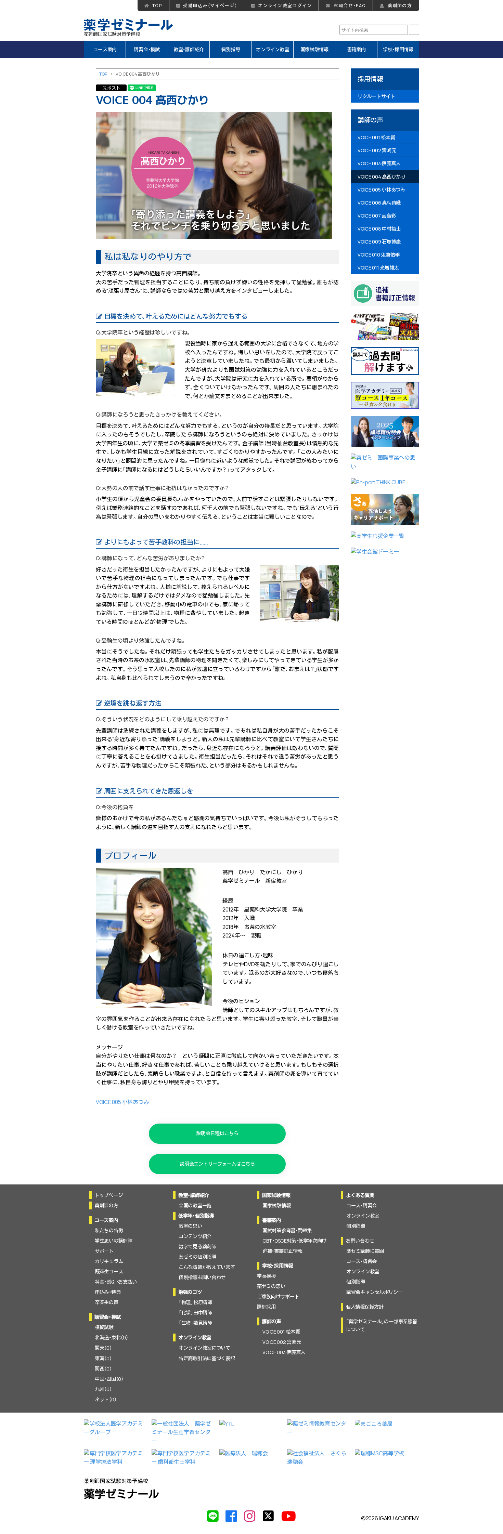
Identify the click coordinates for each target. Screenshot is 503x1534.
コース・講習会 (361, 1205)
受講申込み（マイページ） (210, 5)
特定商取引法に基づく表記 (207, 1358)
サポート (104, 1251)
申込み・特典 (107, 1292)
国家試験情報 (314, 49)
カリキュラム (109, 1261)
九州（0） (103, 1389)
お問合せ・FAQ (350, 5)
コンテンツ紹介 (195, 1236)
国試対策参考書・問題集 (287, 1230)
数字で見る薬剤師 (197, 1246)
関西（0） (103, 1368)
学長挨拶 (266, 1276)
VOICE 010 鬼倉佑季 (379, 254)
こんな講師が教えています (207, 1267)
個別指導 (230, 49)
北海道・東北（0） (111, 1337)
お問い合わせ (360, 1240)
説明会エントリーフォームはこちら (217, 1164)
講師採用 (266, 1306)
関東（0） (103, 1348)
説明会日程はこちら (217, 1133)
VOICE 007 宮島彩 (377, 215)
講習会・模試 (146, 49)
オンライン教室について (204, 1348)
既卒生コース (109, 1271)
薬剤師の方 (400, 5)
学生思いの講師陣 (113, 1240)
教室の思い (190, 1226)
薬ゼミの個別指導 (197, 1257)
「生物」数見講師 (195, 1323)
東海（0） (103, 1358)
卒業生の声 (106, 1302)
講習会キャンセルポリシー (374, 1292)
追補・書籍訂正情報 (282, 1251)
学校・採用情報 (398, 49)
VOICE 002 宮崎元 (377, 150)
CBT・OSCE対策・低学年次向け (294, 1240)
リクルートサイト (376, 96)
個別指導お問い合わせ (202, 1277)
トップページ (108, 1195)
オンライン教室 (272, 49)
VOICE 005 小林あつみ (122, 1102)
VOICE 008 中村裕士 (379, 228)
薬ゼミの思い (271, 1286)
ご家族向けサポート (278, 1296)
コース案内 (105, 49)
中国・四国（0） (109, 1379)
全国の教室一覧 (195, 1205)
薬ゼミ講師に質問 (365, 1251)
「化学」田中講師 (195, 1312)
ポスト (113, 88)
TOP (157, 5)
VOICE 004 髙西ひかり (381, 176)
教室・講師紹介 (188, 49)
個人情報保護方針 (365, 1306)
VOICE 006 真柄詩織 (379, 202)
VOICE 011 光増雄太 (378, 267)
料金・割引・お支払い (116, 1282)
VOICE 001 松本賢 (376, 137)
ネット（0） (105, 1399)
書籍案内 (356, 49)
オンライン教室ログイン (285, 5)
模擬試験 (104, 1327)
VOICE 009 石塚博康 (379, 241)
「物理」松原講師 (195, 1302)
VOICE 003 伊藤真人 (379, 163)
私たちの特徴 (109, 1230)
